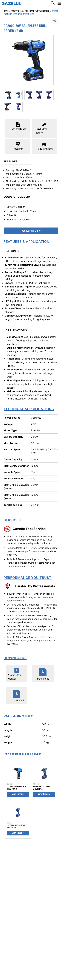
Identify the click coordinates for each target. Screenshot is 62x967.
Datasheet (43, 678)
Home (6, 11)
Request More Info (31, 231)
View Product (18, 794)
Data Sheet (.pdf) (18, 129)
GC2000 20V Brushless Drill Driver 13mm (31, 12)
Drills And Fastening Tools (36, 11)
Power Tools (16, 11)
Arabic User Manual (14, 676)
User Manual (17, 700)
